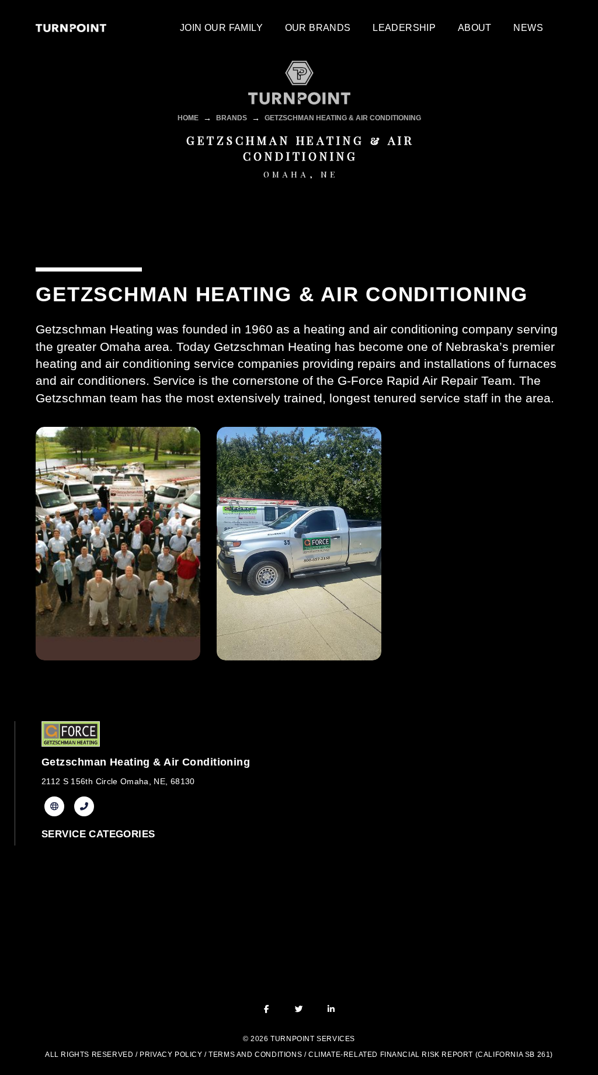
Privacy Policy (171, 1054)
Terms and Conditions (255, 1054)
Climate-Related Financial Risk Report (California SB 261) (430, 1054)
